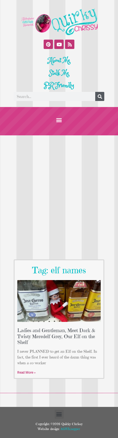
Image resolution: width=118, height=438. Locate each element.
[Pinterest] (48, 44)
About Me (59, 60)
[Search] (99, 96)
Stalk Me (59, 73)
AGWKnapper (69, 429)
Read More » (26, 372)
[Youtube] (59, 44)
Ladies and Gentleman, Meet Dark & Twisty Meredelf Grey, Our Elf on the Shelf (56, 336)
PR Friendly (59, 86)
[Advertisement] (59, 197)
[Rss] (69, 44)
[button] (59, 119)
